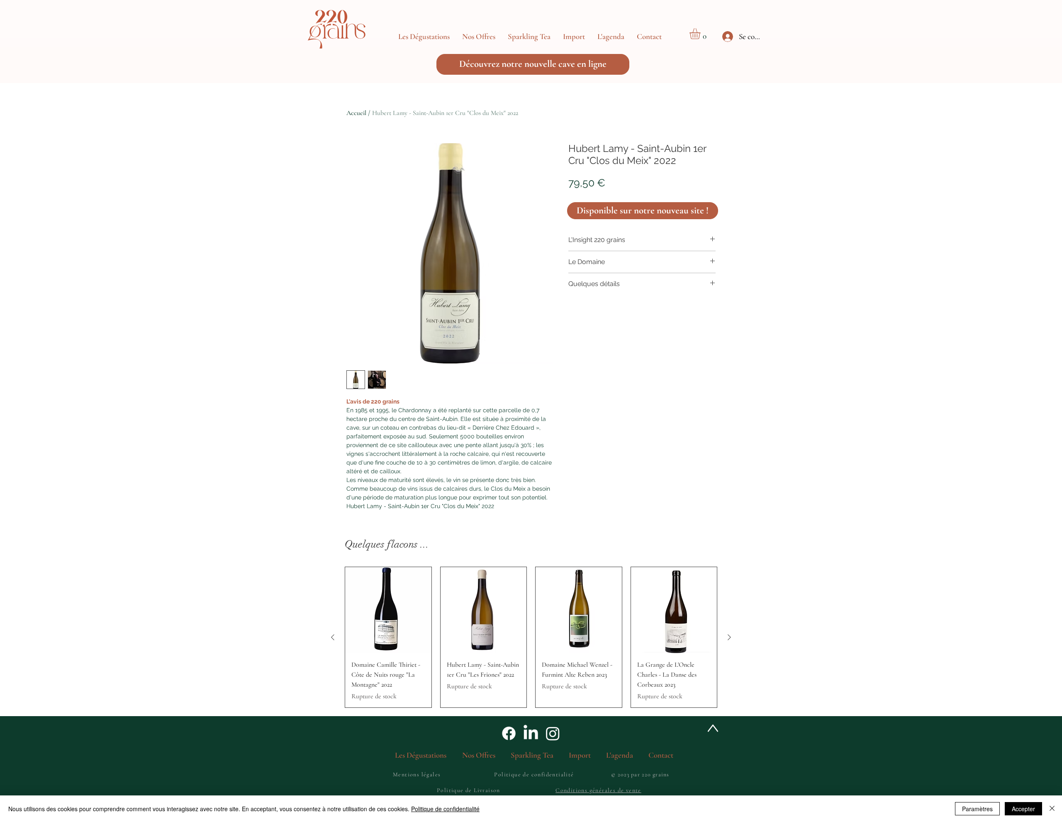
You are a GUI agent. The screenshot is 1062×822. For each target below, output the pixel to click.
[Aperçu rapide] (388, 610)
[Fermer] (1052, 808)
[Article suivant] (729, 637)
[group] (531, 637)
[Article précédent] (333, 637)
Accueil (356, 113)
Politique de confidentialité (445, 809)
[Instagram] (553, 733)
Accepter (1023, 809)
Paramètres (977, 809)
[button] (479, 36)
